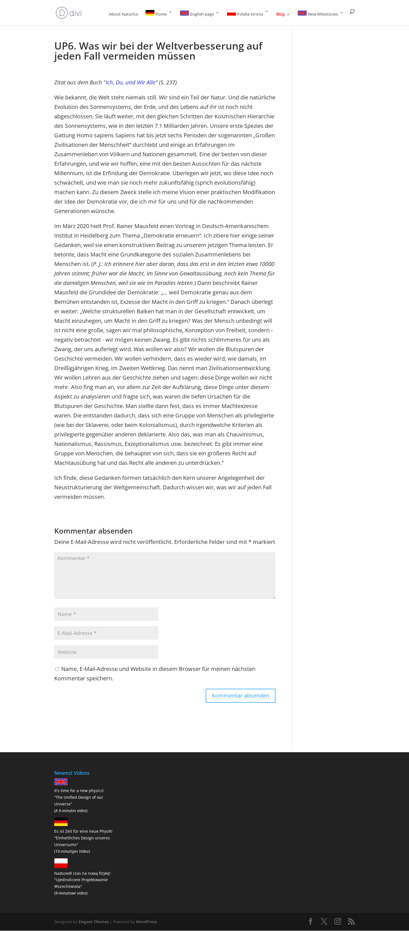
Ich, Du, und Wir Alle (130, 82)
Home (160, 14)
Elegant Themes (93, 921)
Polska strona (249, 14)
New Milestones (322, 14)
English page (201, 14)
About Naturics (123, 14)
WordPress (146, 921)
